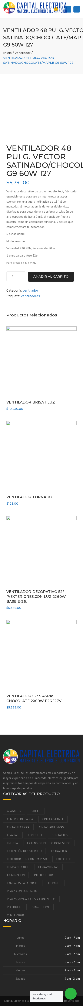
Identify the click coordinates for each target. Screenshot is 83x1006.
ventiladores (30, 296)
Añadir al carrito (51, 276)
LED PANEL (53, 883)
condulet (35, 835)
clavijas (13, 835)
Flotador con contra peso (27, 859)
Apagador (14, 811)
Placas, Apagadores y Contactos (31, 899)
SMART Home (41, 907)
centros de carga (20, 819)
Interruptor (43, 875)
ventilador (22, 53)
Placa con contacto (22, 891)
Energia (12, 843)
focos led (63, 859)
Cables (35, 811)
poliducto (15, 907)
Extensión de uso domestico (48, 843)
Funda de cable (18, 867)
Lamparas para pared (22, 883)
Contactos (60, 835)
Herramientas (48, 867)
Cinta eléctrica (18, 827)
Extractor (59, 851)
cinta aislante (53, 819)
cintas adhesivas (51, 827)
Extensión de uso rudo (24, 851)
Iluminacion (16, 875)
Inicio (7, 53)
